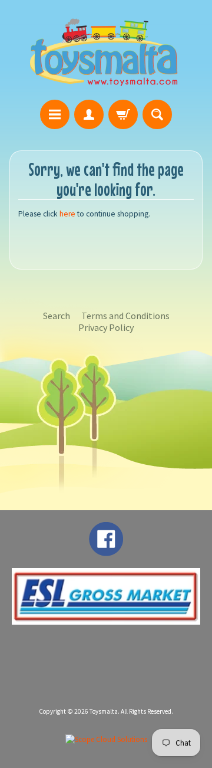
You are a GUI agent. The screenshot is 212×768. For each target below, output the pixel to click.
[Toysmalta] (103, 51)
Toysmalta (104, 711)
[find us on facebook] (106, 550)
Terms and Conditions (125, 315)
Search (56, 315)
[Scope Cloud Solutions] (106, 739)
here (67, 214)
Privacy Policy (106, 327)
